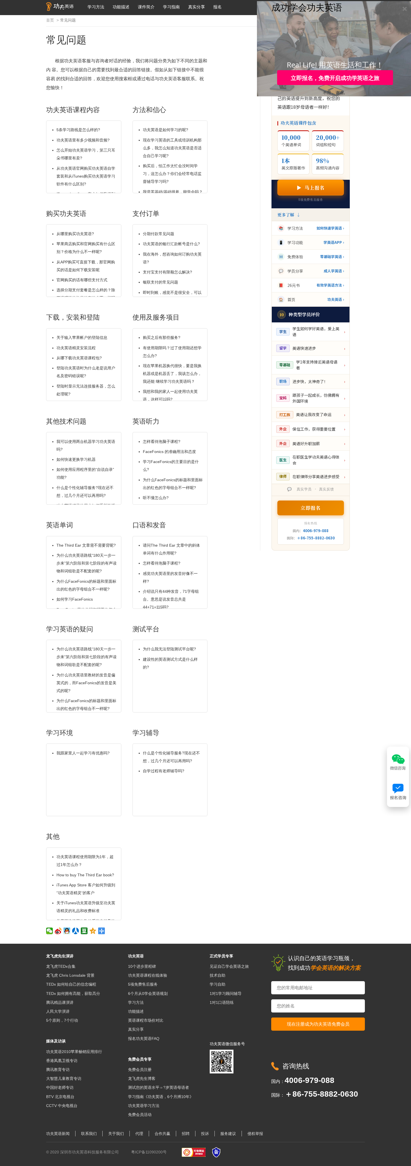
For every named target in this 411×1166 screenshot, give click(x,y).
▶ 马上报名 (311, 187)
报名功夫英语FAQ (143, 1038)
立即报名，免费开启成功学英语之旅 (335, 78)
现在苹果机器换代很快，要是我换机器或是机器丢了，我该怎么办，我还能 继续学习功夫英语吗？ (172, 374)
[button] (307, 6)
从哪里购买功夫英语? (75, 234)
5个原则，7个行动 (62, 1020)
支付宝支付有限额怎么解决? (167, 272)
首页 (50, 20)
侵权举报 (255, 1133)
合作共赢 (162, 1133)
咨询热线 (295, 1066)
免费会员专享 (140, 1059)
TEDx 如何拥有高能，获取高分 (73, 993)
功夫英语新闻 (58, 1133)
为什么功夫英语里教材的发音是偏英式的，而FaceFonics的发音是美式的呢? (86, 683)
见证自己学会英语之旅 (229, 966)
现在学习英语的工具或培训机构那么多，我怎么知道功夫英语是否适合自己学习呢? (172, 148)
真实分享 (196, 6)
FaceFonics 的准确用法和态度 (169, 451)
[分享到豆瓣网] (84, 930)
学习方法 (96, 6)
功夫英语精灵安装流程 (76, 348)
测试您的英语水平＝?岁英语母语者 (158, 1087)
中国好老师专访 (60, 1087)
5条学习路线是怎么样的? (78, 130)
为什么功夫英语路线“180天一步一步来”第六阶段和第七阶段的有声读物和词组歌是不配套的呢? (86, 563)
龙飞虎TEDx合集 (60, 966)
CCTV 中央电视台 (61, 1105)
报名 (217, 6)
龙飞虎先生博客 (141, 1078)
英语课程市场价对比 (145, 1020)
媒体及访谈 (56, 1041)
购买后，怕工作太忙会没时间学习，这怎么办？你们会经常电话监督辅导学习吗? (172, 174)
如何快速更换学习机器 (76, 459)
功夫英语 (136, 956)
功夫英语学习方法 (143, 1105)
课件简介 (146, 6)
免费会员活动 (140, 1114)
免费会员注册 (140, 1069)
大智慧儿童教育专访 (63, 1078)
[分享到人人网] (75, 930)
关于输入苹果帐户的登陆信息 (81, 337)
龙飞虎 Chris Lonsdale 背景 (70, 975)
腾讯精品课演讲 (60, 1002)
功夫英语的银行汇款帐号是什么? (171, 244)
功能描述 (121, 6)
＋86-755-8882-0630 (316, 537)
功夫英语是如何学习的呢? (165, 130)
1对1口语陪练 (222, 1002)
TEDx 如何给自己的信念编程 (71, 984)
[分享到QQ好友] (66, 930)
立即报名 (311, 507)
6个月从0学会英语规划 (148, 993)
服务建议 (228, 1133)
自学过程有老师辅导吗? (163, 771)
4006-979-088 (316, 530)
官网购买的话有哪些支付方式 (81, 280)
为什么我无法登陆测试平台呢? (169, 649)
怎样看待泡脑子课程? (161, 441)
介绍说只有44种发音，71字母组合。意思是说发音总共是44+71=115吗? (171, 599)
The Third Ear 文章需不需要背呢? (86, 545)
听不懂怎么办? (156, 497)
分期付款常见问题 (158, 234)
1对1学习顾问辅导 (226, 993)
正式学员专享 (221, 956)
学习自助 (217, 984)
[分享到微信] (49, 930)
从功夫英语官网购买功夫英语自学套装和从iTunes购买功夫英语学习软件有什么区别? (85, 176)
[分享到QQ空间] (92, 930)
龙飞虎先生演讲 (60, 956)
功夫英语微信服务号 (227, 1044)
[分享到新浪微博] (58, 930)
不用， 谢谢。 (335, 92)
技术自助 (217, 975)
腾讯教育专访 (58, 1069)
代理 (139, 1133)
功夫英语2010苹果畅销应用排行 (74, 1051)
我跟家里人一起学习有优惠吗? (83, 753)
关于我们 (116, 1133)
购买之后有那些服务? (161, 337)
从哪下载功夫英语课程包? (79, 358)
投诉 (205, 1133)
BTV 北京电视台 (60, 1096)
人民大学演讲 (58, 1011)
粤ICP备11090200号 (149, 1152)
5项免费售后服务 (143, 984)
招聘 (186, 1133)
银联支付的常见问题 (160, 282)
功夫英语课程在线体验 (147, 975)
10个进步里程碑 (142, 966)
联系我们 (89, 1133)
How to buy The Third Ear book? (85, 875)
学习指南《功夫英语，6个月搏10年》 (160, 1096)
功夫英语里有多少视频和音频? (83, 140)
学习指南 (171, 6)
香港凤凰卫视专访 (61, 1060)
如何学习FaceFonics (74, 599)
